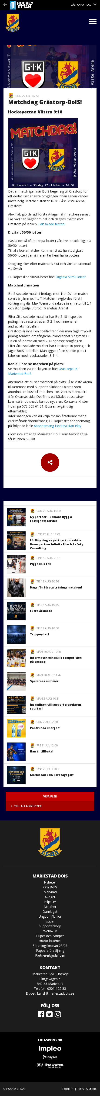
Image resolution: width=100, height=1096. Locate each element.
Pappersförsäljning (50, 950)
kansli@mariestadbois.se (55, 993)
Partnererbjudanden (50, 955)
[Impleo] (50, 1049)
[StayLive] (50, 1057)
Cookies (67, 1089)
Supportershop (50, 926)
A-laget (50, 897)
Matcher (50, 906)
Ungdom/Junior (50, 916)
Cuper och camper (50, 936)
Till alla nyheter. (28, 806)
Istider (50, 921)
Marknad (50, 892)
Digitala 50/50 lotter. (71, 277)
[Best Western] (50, 1065)
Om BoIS (50, 887)
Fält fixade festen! (51, 224)
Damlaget (50, 911)
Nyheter (50, 882)
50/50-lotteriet (50, 941)
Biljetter (50, 902)
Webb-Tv (50, 931)
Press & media (87, 1089)
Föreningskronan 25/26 (50, 945)
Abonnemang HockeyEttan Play (57, 426)
